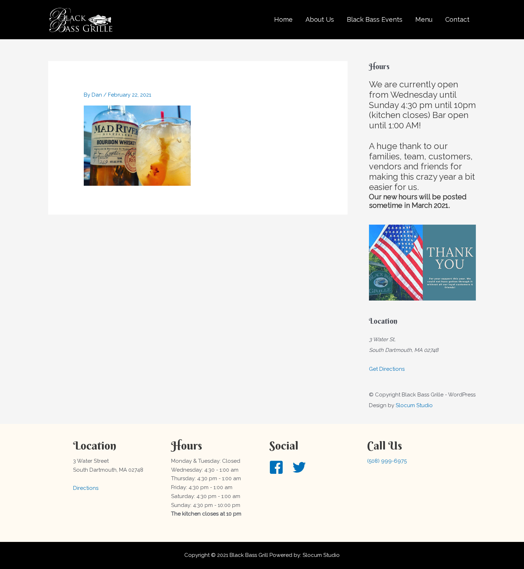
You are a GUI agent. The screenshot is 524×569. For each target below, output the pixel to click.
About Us (319, 19)
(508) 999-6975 (387, 461)
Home (283, 19)
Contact (457, 19)
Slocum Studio (414, 405)
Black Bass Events (374, 19)
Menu (423, 19)
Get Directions (387, 369)
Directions (85, 488)
